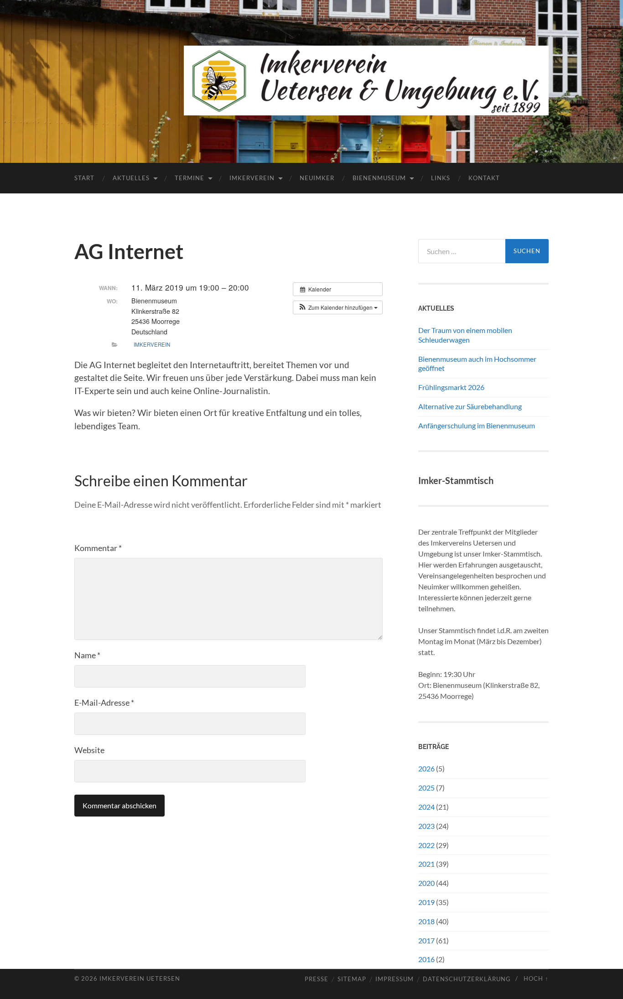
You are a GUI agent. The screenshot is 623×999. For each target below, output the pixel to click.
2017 (426, 940)
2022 (426, 845)
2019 (426, 902)
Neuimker (317, 178)
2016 (426, 959)
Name (87, 655)
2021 (426, 863)
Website (89, 750)
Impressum (394, 979)
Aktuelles (131, 178)
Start (84, 178)
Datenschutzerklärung (467, 979)
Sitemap (351, 979)
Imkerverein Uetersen (139, 978)
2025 (426, 787)
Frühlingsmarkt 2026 (451, 387)
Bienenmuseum (379, 178)
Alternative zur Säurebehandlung (470, 406)
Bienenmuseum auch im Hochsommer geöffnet (477, 363)
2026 (426, 768)
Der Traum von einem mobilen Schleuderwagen (465, 335)
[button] (337, 307)
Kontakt (484, 178)
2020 (426, 883)
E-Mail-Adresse (104, 702)
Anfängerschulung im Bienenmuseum (476, 425)
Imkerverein (252, 178)
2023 (426, 826)
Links (440, 178)
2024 (426, 806)
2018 (426, 921)
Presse (316, 979)
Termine (189, 178)
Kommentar (98, 548)
